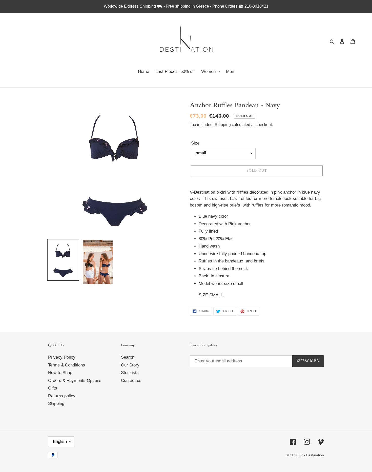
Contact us (131, 380)
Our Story (130, 365)
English (60, 441)
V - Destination (312, 455)
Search (127, 357)
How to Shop (60, 372)
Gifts (52, 388)
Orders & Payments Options (74, 380)
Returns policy (61, 396)
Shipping (223, 124)
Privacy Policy (61, 357)
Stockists (130, 372)
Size (195, 143)
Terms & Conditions (66, 365)
